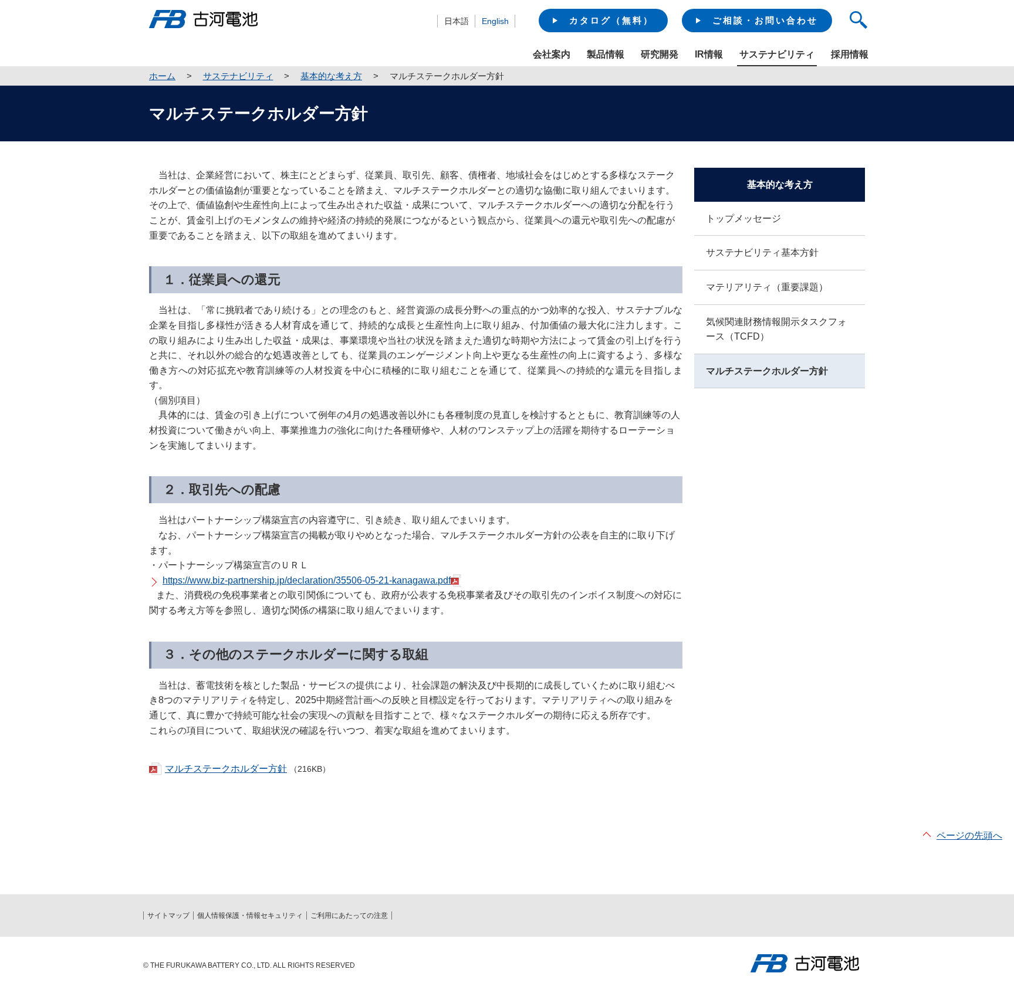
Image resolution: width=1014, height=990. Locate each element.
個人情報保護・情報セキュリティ (250, 915)
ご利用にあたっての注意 (349, 915)
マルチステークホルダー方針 (226, 769)
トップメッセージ (743, 218)
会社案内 (551, 54)
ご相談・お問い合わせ (765, 20)
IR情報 (709, 54)
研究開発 (659, 54)
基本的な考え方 (331, 76)
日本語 (456, 21)
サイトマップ (168, 915)
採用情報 (849, 54)
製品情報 (605, 54)
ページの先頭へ (969, 835)
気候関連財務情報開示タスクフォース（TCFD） (776, 329)
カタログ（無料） (611, 20)
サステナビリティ (238, 76)
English (495, 21)
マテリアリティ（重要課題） (767, 287)
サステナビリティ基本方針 (762, 252)
